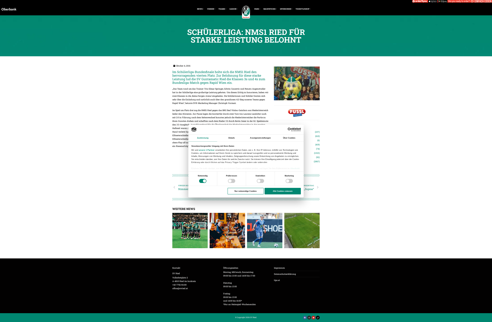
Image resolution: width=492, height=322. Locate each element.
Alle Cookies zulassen (283, 191)
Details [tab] (231, 138)
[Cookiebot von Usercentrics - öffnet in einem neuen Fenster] (289, 129)
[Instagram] (309, 317)
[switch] (231, 181)
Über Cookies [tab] (289, 138)
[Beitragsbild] (190, 230)
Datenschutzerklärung (285, 274)
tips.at (277, 280)
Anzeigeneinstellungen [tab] (260, 138)
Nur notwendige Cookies (245, 191)
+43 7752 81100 (179, 284)
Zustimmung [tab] (202, 138)
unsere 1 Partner (207, 150)
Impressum (279, 267)
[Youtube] (313, 317)
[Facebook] (305, 317)
